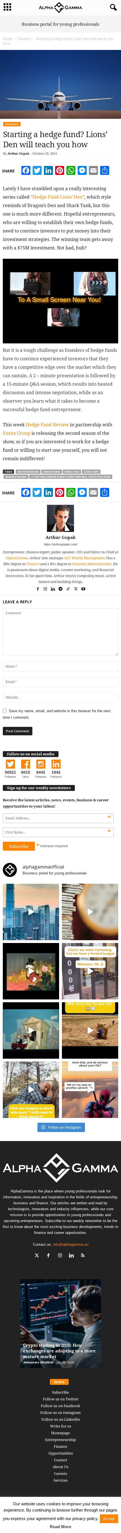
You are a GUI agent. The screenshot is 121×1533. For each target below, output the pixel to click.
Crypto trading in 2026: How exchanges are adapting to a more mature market (59, 1350)
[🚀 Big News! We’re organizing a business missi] (31, 912)
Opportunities (60, 1453)
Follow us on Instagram (60, 1412)
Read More (60, 1526)
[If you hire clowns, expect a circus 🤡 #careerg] (90, 971)
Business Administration (91, 564)
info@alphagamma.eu (70, 1244)
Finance (24, 38)
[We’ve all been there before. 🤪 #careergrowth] (31, 1090)
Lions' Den (91, 471)
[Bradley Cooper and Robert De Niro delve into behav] (90, 912)
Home (7, 38)
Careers (60, 1473)
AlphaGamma (17, 558)
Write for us (60, 1426)
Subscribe (60, 1392)
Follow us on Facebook (60, 1405)
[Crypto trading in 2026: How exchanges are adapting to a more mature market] (60, 1326)
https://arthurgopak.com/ (60, 544)
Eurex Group (16, 433)
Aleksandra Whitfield (38, 1362)
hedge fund (51, 471)
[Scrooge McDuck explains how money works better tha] (31, 971)
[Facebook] (38, 589)
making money (16, 477)
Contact (60, 1459)
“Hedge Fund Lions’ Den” (57, 197)
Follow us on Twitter (61, 1399)
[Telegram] (61, 589)
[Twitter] (76, 589)
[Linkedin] (53, 589)
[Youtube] (83, 589)
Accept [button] (109, 1519)
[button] (112, 7)
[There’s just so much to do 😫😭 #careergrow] (90, 1030)
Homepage (60, 1432)
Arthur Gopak (18, 153)
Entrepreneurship (60, 1439)
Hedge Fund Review (47, 425)
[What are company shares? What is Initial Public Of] (31, 1030)
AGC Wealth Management (84, 558)
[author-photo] (60, 518)
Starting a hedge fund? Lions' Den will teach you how (70, 477)
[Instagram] (46, 589)
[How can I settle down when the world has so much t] (90, 1090)
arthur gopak (28, 471)
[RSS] (84, 1256)
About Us (60, 1466)
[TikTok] (68, 589)
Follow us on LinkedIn (60, 1419)
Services (60, 1480)
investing (72, 471)
